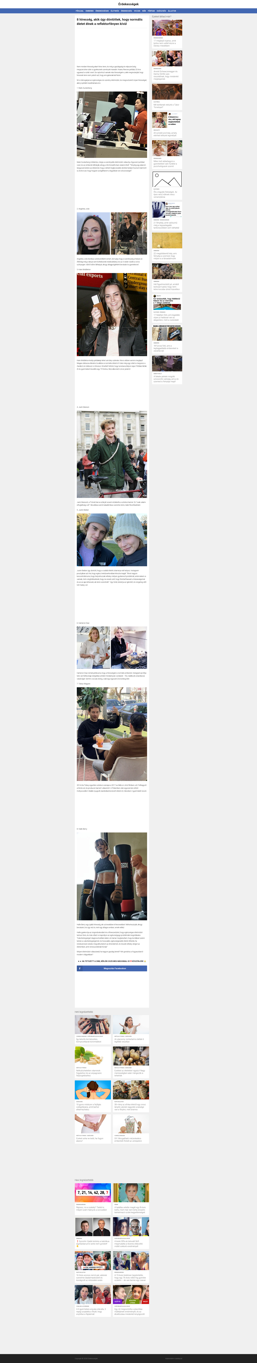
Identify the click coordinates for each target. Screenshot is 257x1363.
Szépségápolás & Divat (95, 1036)
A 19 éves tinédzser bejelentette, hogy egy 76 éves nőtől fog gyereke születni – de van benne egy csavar (130, 1277)
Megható (157, 130)
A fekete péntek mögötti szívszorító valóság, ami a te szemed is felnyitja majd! (166, 379)
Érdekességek (102, 11)
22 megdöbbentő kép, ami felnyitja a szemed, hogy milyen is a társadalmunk (165, 256)
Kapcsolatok (119, 1101)
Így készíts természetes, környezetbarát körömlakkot (88, 1040)
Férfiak (151, 11)
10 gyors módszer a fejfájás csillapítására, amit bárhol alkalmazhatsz (88, 1107)
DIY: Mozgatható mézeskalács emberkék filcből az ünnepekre (128, 1139)
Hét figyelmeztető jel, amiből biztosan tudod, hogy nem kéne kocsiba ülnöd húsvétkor (167, 287)
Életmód (115, 11)
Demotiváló (158, 373)
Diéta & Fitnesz (119, 1036)
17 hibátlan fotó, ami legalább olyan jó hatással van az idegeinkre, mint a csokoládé (167, 317)
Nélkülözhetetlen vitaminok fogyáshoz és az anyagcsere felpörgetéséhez (89, 1073)
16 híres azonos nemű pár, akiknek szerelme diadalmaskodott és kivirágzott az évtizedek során (91, 1277)
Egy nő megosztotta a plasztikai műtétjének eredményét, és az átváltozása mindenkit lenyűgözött (129, 1311)
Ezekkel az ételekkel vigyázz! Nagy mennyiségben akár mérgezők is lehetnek (129, 1073)
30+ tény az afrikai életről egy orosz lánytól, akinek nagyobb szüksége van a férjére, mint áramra (130, 1107)
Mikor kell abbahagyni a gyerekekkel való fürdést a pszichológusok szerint (165, 163)
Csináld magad (81, 1036)
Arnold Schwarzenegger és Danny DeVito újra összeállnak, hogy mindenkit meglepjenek (166, 75)
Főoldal (80, 11)
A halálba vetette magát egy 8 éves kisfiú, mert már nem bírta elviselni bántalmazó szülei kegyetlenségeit (130, 1210)
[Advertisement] (112, 46)
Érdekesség (126, 11)
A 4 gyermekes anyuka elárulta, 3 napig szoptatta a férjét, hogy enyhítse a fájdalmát (91, 1311)
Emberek (90, 11)
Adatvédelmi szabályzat (173, 1358)
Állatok (172, 11)
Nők (144, 11)
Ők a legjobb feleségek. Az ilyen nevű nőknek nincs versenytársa (165, 194)
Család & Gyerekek (82, 1306)
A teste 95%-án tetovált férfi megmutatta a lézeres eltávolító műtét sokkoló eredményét (128, 1244)
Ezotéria (157, 102)
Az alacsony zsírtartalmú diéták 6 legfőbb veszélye (129, 1040)
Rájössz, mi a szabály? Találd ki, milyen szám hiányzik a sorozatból (91, 1208)
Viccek (137, 11)
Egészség (161, 11)
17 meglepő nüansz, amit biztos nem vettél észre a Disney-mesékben (165, 43)
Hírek (116, 1204)
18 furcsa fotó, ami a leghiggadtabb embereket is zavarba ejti (166, 348)
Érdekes (162, 312)
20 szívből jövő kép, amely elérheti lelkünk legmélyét (165, 134)
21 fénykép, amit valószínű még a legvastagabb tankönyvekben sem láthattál (166, 225)
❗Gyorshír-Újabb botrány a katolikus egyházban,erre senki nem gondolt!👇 (92, 1244)
